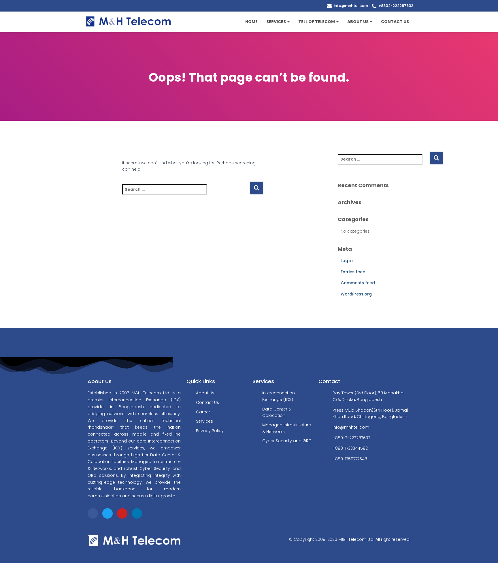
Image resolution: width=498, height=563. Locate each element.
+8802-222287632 (395, 5)
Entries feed (353, 272)
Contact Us (395, 22)
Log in (347, 260)
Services (276, 22)
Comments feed (358, 283)
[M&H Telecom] (128, 21)
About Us (358, 22)
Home (251, 22)
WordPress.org (356, 294)
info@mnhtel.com (351, 5)
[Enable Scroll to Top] (486, 551)
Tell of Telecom (317, 22)
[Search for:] (186, 193)
